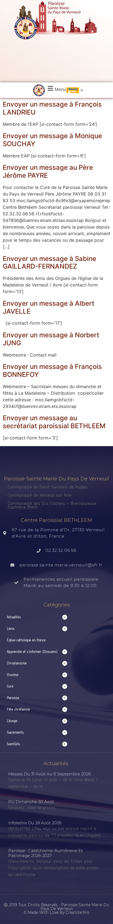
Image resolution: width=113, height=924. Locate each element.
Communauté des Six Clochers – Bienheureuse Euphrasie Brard (52, 505)
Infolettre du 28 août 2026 (34, 822)
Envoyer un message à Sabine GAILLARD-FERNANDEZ (49, 263)
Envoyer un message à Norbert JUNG (51, 339)
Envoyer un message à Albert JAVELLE (48, 307)
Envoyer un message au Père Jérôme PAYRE (48, 171)
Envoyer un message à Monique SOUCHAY (52, 140)
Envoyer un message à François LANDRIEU (52, 108)
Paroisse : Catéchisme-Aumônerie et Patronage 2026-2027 (45, 853)
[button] (56, 89)
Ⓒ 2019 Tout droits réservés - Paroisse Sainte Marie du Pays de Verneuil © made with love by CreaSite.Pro (56, 908)
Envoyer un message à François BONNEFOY (52, 370)
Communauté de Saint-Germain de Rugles (48, 486)
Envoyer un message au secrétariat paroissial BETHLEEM (54, 422)
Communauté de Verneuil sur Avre (40, 495)
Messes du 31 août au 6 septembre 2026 (49, 774)
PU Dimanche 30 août (31, 801)
